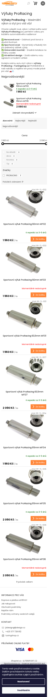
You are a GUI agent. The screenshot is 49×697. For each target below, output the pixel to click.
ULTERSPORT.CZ (30, 660)
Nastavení (23, 681)
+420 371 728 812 (13, 631)
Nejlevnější (20, 120)
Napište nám (7, 610)
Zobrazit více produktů (23, 112)
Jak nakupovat (8, 603)
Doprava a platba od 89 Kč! (14, 600)
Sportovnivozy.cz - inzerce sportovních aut (24, 663)
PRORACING (13, 175)
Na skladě (12, 152)
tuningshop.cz (12, 635)
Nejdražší (32, 120)
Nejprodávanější (10, 126)
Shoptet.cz (16, 660)
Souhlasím (23, 690)
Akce (10, 156)
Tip (9, 163)
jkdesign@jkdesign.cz (15, 627)
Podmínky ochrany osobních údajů (17, 614)
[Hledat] (28, 3)
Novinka (11, 159)
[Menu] (43, 3)
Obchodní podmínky (11, 607)
